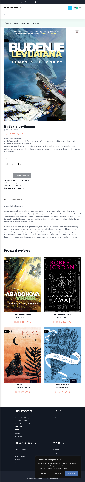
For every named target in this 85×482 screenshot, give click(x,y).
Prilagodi (44, 473)
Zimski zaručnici (62, 385)
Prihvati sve (71, 473)
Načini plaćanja (20, 456)
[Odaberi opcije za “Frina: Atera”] (28, 357)
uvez (6, 159)
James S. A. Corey (11, 129)
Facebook (56, 450)
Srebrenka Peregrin (23, 387)
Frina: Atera (23, 385)
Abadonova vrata (23, 314)
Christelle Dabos (62, 387)
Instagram (56, 453)
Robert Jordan (62, 317)
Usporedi (22, 286)
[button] (77, 32)
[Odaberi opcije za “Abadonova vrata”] (28, 286)
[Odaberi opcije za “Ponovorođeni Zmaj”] (67, 286)
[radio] (6, 164)
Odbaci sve (57, 473)
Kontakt (17, 463)
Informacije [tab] (17, 199)
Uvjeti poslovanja (20, 450)
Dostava (17, 460)
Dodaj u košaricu (22, 175)
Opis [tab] (6, 199)
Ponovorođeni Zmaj (62, 314)
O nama (17, 433)
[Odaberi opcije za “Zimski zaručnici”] (67, 357)
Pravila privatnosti (20, 453)
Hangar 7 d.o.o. (20, 437)
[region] (58, 467)
